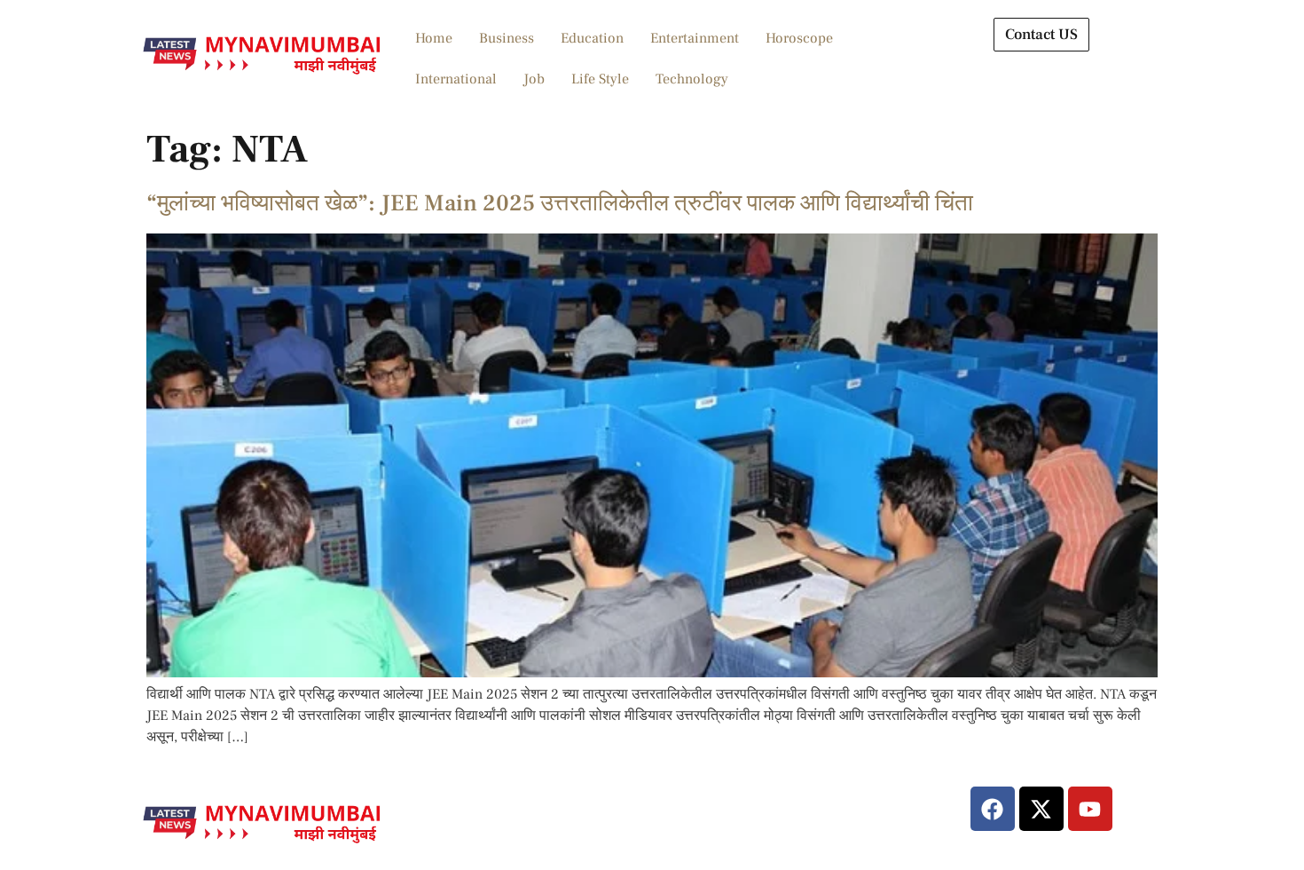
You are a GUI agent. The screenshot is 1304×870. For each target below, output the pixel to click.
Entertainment (694, 38)
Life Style (600, 79)
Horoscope (799, 38)
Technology (692, 79)
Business (506, 38)
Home (433, 38)
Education (592, 38)
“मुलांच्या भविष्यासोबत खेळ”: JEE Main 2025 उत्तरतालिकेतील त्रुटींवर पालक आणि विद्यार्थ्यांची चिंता (559, 203)
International (456, 79)
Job (534, 79)
